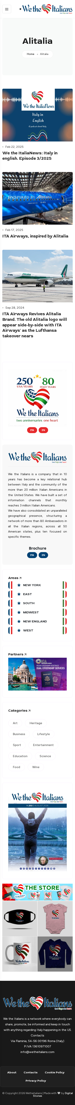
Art (15, 723)
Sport (17, 745)
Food (16, 767)
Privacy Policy (36, 1081)
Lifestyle (43, 734)
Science (45, 756)
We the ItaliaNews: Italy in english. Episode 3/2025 (30, 155)
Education (20, 756)
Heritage (36, 723)
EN (43, 430)
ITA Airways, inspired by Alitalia (35, 236)
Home (30, 54)
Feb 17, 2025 (14, 230)
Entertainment (43, 745)
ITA (32, 430)
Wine (35, 767)
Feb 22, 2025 (14, 146)
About (11, 1072)
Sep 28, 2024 (14, 307)
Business (19, 734)
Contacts (31, 1072)
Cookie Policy (54, 1072)
